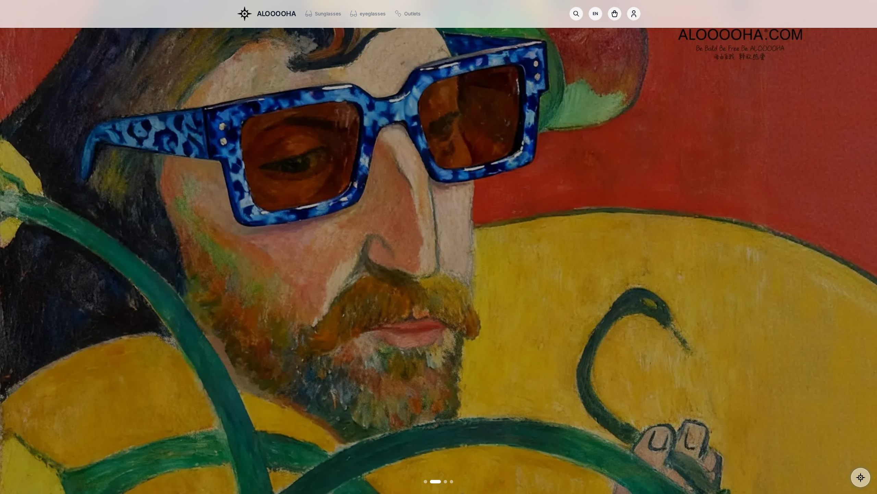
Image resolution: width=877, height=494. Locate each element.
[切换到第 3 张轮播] (441, 481)
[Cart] (614, 14)
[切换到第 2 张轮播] (431, 481)
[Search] (576, 14)
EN (595, 13)
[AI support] (860, 477)
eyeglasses (373, 13)
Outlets (412, 13)
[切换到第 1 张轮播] (425, 481)
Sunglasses (328, 13)
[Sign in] (634, 14)
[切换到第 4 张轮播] (451, 481)
